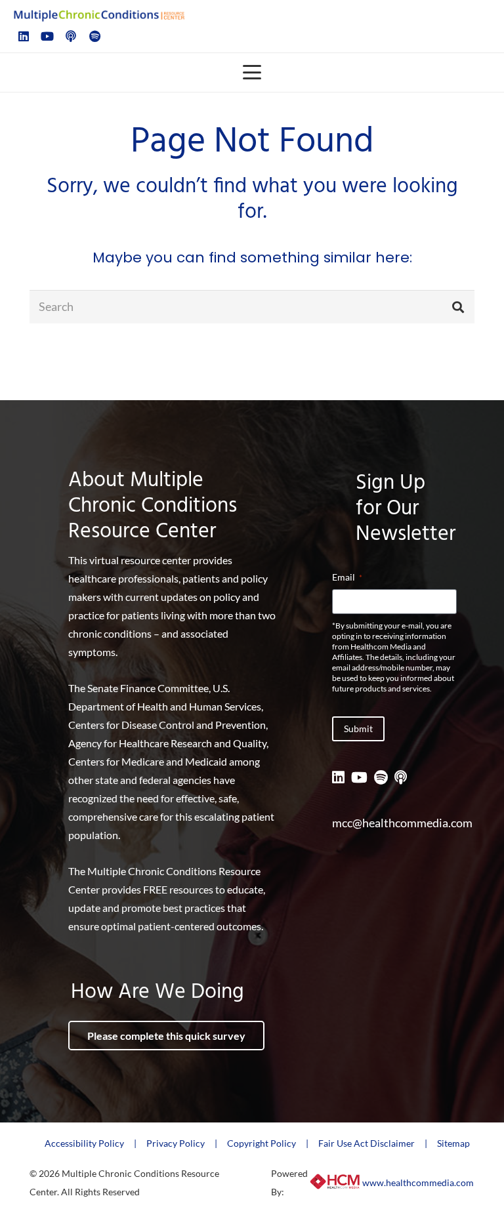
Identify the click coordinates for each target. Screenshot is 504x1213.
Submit (358, 728)
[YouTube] (47, 36)
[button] (252, 72)
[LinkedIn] (23, 36)
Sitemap (453, 1143)
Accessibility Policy (84, 1143)
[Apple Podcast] (71, 36)
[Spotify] (94, 36)
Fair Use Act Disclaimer (366, 1143)
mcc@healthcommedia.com (402, 822)
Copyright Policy (261, 1143)
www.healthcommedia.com (418, 1182)
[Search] (458, 306)
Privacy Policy (175, 1143)
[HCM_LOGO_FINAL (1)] (335, 1183)
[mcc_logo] (99, 14)
